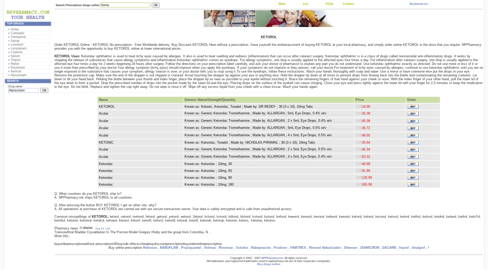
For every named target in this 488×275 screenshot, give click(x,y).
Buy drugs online (268, 264)
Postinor (280, 248)
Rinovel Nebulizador (325, 248)
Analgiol (418, 248)
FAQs (329, 4)
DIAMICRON (369, 248)
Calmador (17, 33)
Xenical (16, 71)
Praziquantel (191, 248)
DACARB (389, 248)
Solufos (242, 248)
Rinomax (226, 248)
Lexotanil (17, 44)
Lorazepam (18, 48)
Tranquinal (18, 37)
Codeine (17, 52)
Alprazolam (18, 75)
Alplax (15, 63)
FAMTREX (298, 248)
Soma (15, 29)
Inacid (404, 248)
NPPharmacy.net (272, 257)
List (305, 4)
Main (282, 4)
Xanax (15, 41)
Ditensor (350, 248)
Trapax (15, 60)
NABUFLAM (169, 248)
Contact (348, 4)
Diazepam (18, 67)
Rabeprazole (261, 248)
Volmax (210, 248)
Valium (15, 56)
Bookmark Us (419, 3)
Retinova (150, 248)
